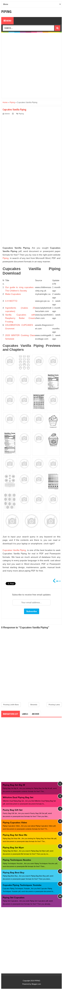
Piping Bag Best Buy (13, 872)
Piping (21, 114)
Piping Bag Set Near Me (15, 835)
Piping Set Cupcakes (13, 897)
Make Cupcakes (13, 294)
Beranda (33, 704)
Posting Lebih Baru (11, 704)
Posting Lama (54, 704)
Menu (8, 20)
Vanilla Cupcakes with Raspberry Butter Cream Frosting (20, 318)
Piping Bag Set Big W (14, 785)
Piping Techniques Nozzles (17, 860)
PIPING (6, 11)
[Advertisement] (31, 65)
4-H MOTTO (11, 301)
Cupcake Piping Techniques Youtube (22, 885)
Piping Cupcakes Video (15, 822)
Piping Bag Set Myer (13, 847)
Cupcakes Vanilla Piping (14, 550)
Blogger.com (36, 984)
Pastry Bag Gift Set (12, 810)
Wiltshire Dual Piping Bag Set (18, 797)
